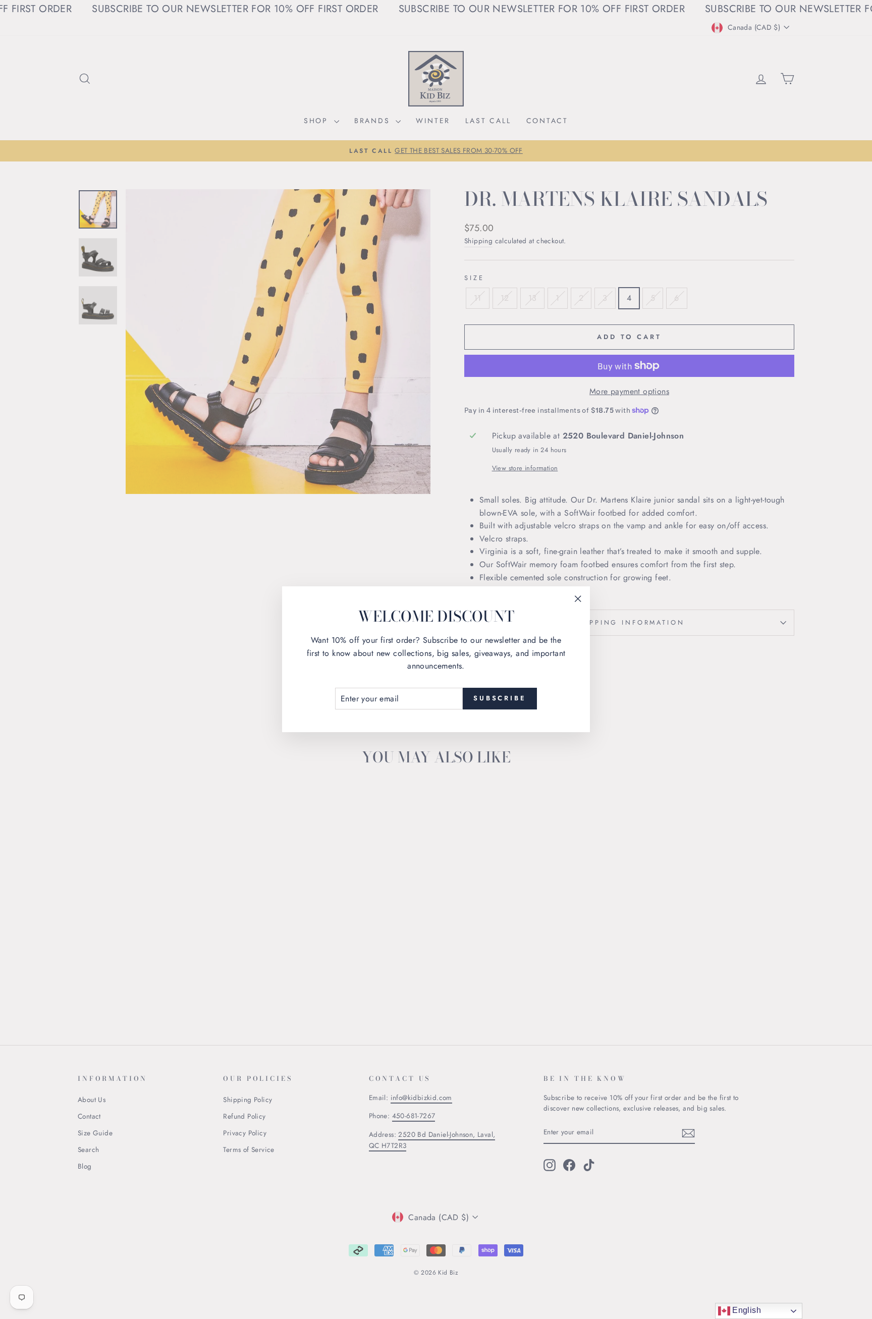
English (745, 1310)
